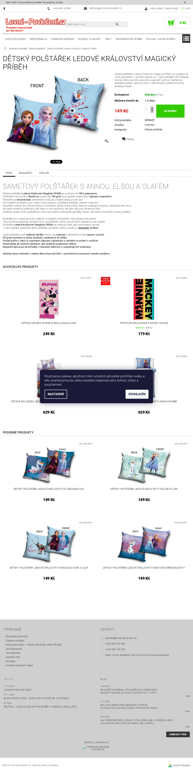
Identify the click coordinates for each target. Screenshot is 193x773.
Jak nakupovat (14, 648)
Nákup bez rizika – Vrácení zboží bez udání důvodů (34, 644)
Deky (108, 39)
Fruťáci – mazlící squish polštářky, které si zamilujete (40, 706)
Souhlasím (137, 394)
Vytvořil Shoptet (181, 765)
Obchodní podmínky (17, 636)
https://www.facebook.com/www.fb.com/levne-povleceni (137, 655)
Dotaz (130, 139)
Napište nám (13, 657)
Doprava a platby (15, 640)
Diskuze (44, 173)
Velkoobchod (13, 653)
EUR (188, 8)
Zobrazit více (178, 734)
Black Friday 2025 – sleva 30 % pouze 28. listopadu (36, 698)
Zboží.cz (89, 742)
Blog (103, 679)
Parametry (26, 173)
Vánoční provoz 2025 (17, 689)
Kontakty (10, 661)
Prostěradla (38, 39)
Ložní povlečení (15, 39)
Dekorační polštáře (129, 39)
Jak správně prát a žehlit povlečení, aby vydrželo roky (137, 720)
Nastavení (56, 394)
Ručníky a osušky (89, 39)
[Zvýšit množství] (152, 108)
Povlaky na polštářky (161, 39)
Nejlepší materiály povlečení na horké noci (128, 689)
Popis (9, 173)
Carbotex (150, 125)
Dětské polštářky (153, 129)
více (187, 696)
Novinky (9, 679)
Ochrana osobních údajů (19, 665)
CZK (183, 8)
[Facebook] (5, 8)
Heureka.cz (102, 742)
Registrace (171, 8)
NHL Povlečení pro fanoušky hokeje (124, 705)
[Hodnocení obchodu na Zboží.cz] (96, 749)
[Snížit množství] (152, 111)
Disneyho (84, 227)
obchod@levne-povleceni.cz (120, 638)
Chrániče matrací (62, 39)
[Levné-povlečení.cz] (36, 24)
